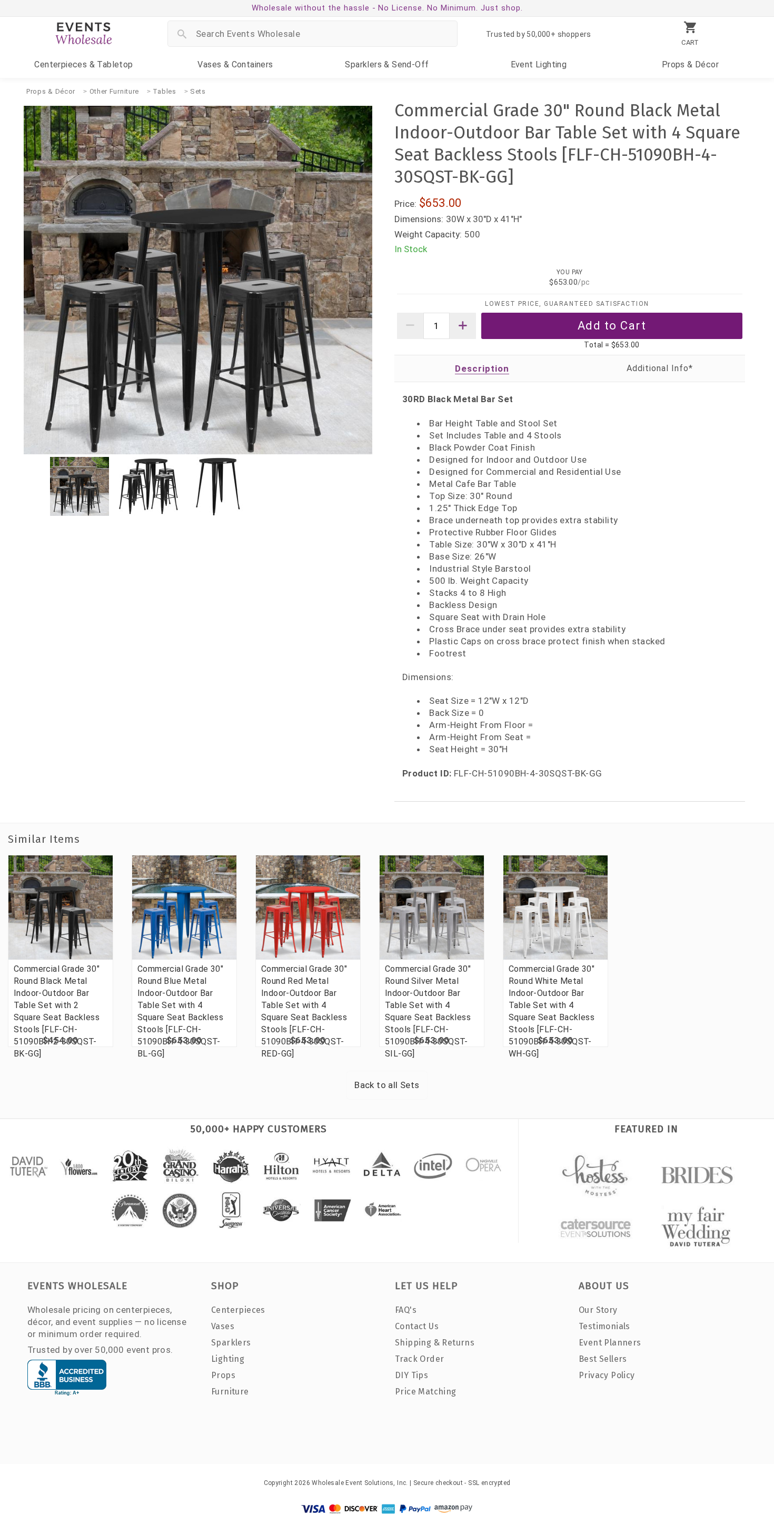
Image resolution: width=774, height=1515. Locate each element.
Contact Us (417, 1326)
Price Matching (426, 1392)
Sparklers (387, 64)
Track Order (419, 1359)
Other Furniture (115, 91)
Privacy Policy (607, 1375)
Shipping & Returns (434, 1343)
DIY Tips (411, 1375)
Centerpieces (83, 64)
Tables (164, 91)
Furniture (230, 1392)
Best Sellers (603, 1359)
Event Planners (610, 1343)
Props (690, 64)
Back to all (386, 1085)
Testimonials (604, 1326)
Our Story (598, 1310)
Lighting (539, 64)
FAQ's (405, 1310)
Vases (235, 64)
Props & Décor (50, 91)
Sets (198, 91)
